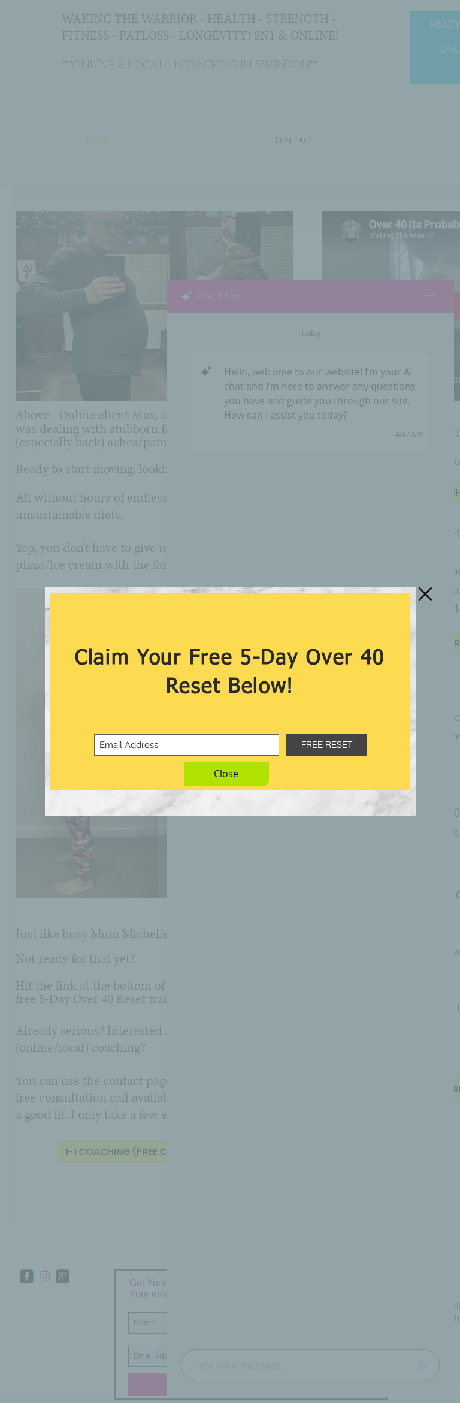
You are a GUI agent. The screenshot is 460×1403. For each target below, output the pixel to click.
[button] (226, 774)
